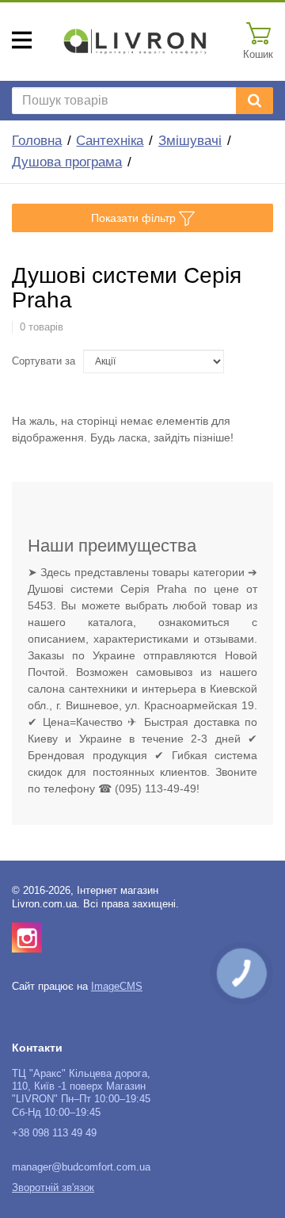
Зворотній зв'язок (53, 1187)
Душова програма (67, 162)
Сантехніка (109, 140)
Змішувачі (190, 140)
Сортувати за (43, 361)
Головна (37, 140)
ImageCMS (116, 986)
